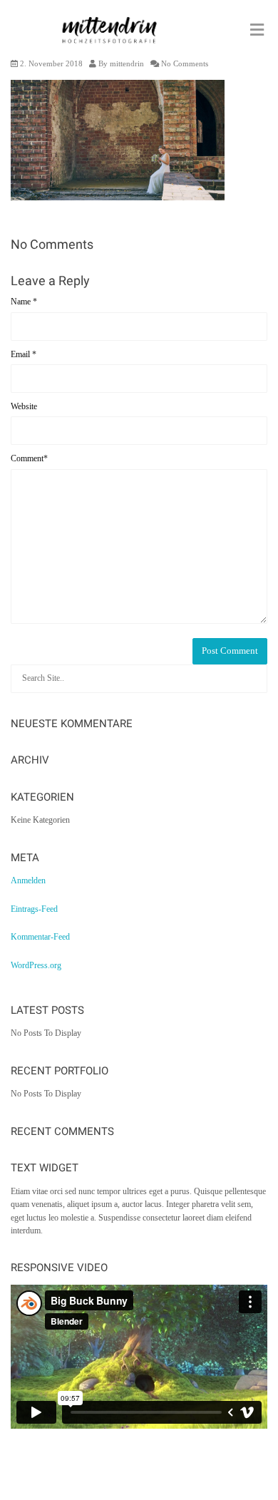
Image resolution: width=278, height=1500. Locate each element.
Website (24, 406)
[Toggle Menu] (257, 30)
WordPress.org (36, 965)
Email (23, 354)
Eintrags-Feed (34, 909)
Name (24, 302)
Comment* (29, 458)
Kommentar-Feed (40, 937)
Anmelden (28, 880)
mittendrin (127, 63)
